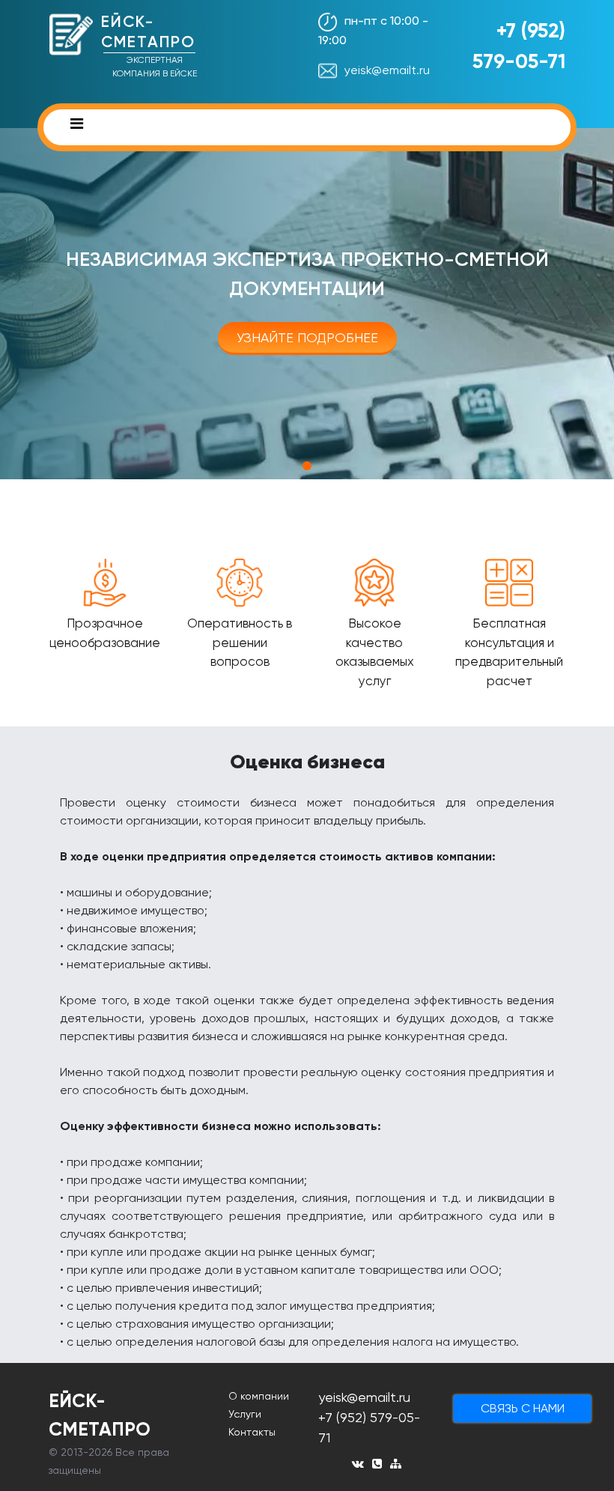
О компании (258, 1396)
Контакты (252, 1432)
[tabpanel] (307, 303)
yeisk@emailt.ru (387, 70)
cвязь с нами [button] (523, 1408)
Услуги (244, 1414)
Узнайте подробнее (307, 337)
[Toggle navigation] (76, 127)
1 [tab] (307, 465)
